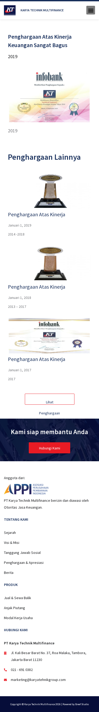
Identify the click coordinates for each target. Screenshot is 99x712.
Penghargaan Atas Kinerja (36, 214)
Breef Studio (82, 704)
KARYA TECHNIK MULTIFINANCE (42, 10)
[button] (90, 10)
